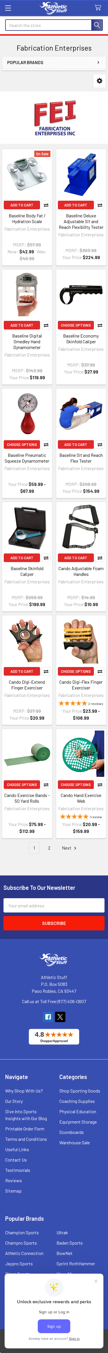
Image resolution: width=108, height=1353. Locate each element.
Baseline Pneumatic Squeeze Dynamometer (27, 457)
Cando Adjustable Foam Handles (81, 571)
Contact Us (16, 1159)
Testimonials (17, 1170)
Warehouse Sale (74, 1142)
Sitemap (13, 1190)
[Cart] (99, 7)
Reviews (13, 1180)
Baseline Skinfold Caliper (27, 571)
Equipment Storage (78, 1121)
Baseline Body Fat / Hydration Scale (27, 218)
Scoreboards (71, 1132)
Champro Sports (21, 1242)
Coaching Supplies (77, 1101)
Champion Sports (22, 1232)
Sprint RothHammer (75, 1263)
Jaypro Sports (19, 1263)
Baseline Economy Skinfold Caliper (81, 338)
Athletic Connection (24, 1253)
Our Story (14, 1101)
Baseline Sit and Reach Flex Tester (81, 457)
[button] (99, 81)
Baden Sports (69, 1242)
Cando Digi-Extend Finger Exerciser (27, 684)
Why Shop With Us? (24, 1090)
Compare (46, 205)
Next (67, 847)
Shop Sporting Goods (79, 1090)
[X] (60, 1017)
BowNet (64, 1253)
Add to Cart (21, 205)
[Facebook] (48, 1017)
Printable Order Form (24, 1128)
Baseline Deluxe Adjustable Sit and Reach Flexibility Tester (81, 221)
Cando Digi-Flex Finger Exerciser (81, 684)
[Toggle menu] (8, 8)
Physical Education (77, 1111)
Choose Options (76, 325)
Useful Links (17, 1149)
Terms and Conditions (26, 1139)
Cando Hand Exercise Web (81, 798)
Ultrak (62, 1232)
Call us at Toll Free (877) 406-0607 (54, 1001)
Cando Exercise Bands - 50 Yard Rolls (27, 798)
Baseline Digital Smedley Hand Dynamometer (27, 341)
